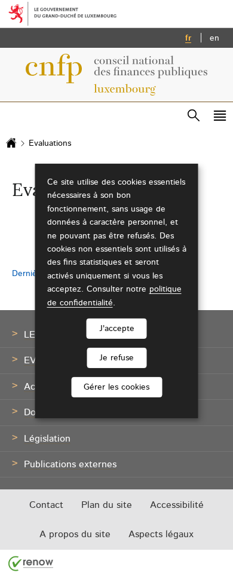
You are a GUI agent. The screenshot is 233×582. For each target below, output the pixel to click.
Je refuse (116, 358)
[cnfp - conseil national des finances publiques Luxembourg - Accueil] (116, 75)
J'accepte (116, 328)
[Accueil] (11, 143)
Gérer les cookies (116, 387)
